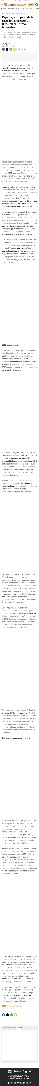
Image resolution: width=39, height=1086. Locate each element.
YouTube (18, 1083)
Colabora (30, 4)
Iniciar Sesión (36, 4)
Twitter (11, 1083)
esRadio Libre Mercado (21, 9)
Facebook (8, 1083)
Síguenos (23, 49)
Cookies (27, 1077)
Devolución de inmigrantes (25, 1)
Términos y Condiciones (15, 1077)
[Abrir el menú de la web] (2, 5)
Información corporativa (19, 1075)
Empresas (3, 9)
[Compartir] (3, 49)
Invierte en (11, 9)
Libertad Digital (19, 1071)
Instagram (15, 1083)
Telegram (27, 1083)
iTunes (30, 1083)
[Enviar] (10, 49)
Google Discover (21, 1083)
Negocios (31, 9)
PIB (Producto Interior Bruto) (14, 1006)
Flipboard (24, 1083)
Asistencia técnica (16, 1078)
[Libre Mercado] (15, 4)
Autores (26, 1078)
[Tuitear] (7, 49)
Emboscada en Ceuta (13, 1)
